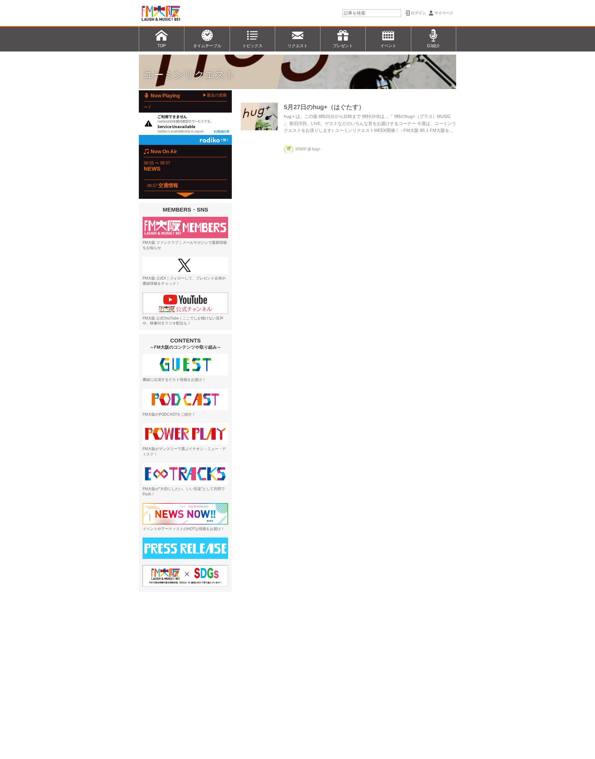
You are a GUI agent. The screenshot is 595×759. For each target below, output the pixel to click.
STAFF (300, 149)
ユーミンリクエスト (189, 74)
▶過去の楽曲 (215, 95)
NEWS (152, 169)
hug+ (316, 149)
